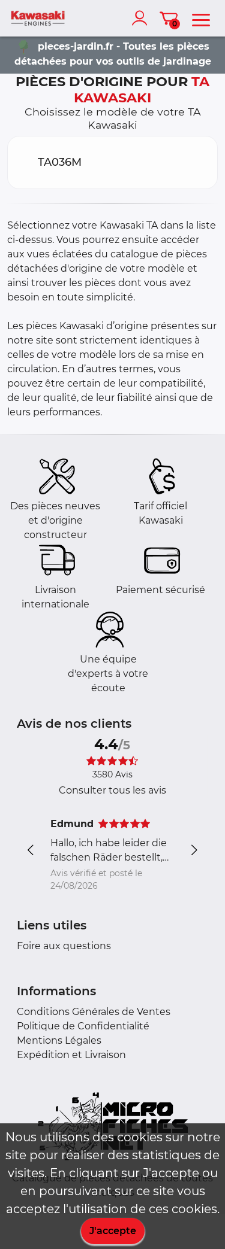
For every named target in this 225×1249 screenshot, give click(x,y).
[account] (142, 18)
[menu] (201, 18)
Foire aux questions (64, 946)
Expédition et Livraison (71, 1054)
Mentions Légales (59, 1040)
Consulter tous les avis (112, 790)
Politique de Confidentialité (83, 1026)
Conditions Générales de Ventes (93, 1011)
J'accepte (112, 1230)
